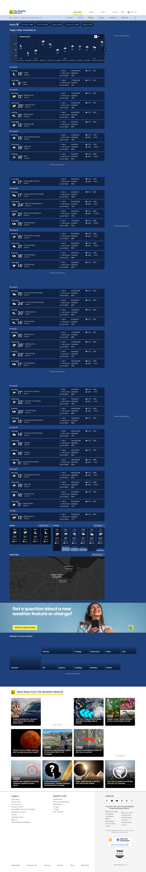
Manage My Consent (18, 812)
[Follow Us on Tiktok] (121, 800)
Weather (16, 18)
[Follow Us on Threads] (126, 800)
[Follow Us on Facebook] (106, 800)
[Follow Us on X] (131, 800)
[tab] (95, 36)
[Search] (122, 12)
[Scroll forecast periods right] (104, 49)
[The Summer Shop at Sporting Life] (128, 662)
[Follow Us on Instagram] (111, 800)
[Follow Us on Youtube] (116, 800)
